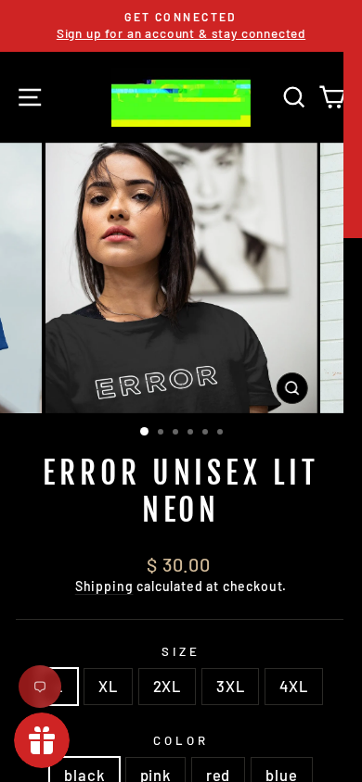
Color (181, 740)
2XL (167, 685)
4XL (293, 685)
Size (181, 651)
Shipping (104, 586)
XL (108, 685)
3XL (230, 685)
